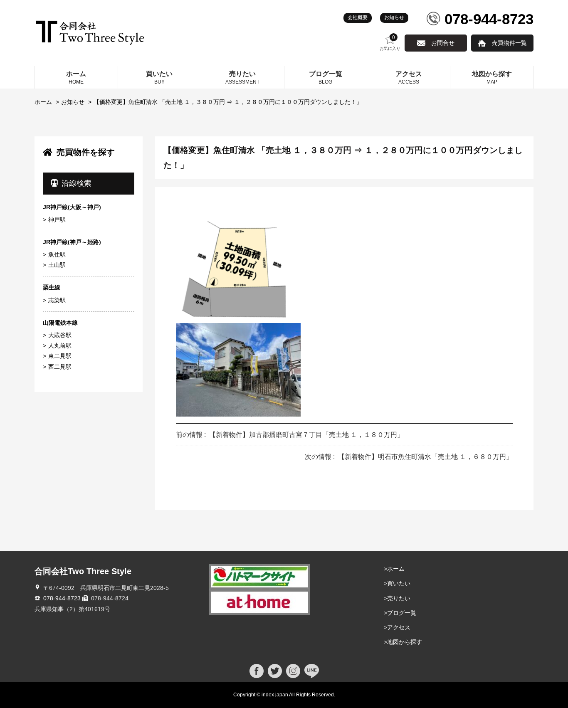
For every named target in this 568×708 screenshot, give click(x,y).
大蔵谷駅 (60, 335)
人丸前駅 (60, 345)
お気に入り (390, 43)
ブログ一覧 (401, 612)
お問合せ (442, 42)
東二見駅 (60, 356)
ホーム (43, 102)
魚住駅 (57, 254)
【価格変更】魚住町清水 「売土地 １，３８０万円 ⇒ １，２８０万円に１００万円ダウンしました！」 (228, 102)
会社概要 (358, 17)
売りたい (398, 598)
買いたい (398, 583)
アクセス (398, 627)
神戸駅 (57, 219)
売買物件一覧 (509, 42)
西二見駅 (60, 366)
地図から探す (404, 642)
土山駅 (57, 264)
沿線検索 (76, 183)
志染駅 (57, 300)
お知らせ (394, 17)
